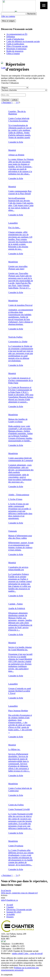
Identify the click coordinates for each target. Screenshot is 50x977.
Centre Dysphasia (15, 846)
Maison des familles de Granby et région (17, 420)
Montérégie (13, 262)
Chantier (10, 907)
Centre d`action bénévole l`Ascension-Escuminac (18, 119)
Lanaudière (13, 223)
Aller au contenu (8, 16)
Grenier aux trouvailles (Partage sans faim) (17, 267)
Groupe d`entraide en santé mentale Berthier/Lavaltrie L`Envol (19, 690)
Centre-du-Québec (16, 805)
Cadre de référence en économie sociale (23, 41)
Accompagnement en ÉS (16, 34)
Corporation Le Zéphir (17, 341)
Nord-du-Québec (15, 337)
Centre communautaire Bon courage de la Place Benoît (19, 192)
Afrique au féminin (16, 155)
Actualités (10, 914)
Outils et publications (15, 44)
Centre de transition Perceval (20, 305)
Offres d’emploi (13, 53)
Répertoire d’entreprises (16, 49)
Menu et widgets (8, 21)
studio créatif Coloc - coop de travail (27, 953)
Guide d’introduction (15, 39)
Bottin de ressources (14, 51)
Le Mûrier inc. (14, 749)
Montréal (12, 150)
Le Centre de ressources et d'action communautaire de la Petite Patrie (20, 380)
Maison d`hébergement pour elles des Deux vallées (20, 536)
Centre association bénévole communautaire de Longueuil (20, 459)
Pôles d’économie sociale (17, 46)
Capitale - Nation (15, 604)
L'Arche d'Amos (15, 499)
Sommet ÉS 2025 (13, 912)
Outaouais (12, 531)
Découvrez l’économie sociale (19, 909)
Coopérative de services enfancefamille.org (18, 568)
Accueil (9, 905)
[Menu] (43, 5)
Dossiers (10, 917)
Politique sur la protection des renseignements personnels (20, 969)
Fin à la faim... (14, 227)
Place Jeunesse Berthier (18, 710)
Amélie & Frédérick (16, 608)
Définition (10, 36)
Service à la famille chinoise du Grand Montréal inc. (20, 648)
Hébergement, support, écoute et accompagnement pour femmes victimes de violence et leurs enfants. (20, 546)
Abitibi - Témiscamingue (18, 495)
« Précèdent (6, 102)
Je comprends (7, 975)
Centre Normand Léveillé (19, 809)
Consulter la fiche (15, 142)
